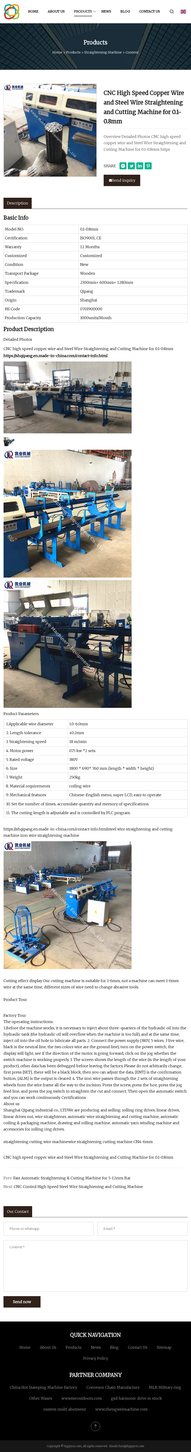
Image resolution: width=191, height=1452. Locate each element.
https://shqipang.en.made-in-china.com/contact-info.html (55, 355)
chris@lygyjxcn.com (130, 1446)
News (106, 11)
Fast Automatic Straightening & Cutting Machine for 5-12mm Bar (72, 1178)
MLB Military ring (165, 1387)
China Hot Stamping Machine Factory (43, 1387)
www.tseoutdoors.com (81, 1398)
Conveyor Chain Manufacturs (113, 1387)
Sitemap (164, 1347)
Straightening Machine (103, 52)
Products (83, 11)
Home (33, 11)
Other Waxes (40, 1398)
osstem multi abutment (64, 1409)
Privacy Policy (95, 1358)
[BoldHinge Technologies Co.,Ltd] (11, 11)
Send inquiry (123, 180)
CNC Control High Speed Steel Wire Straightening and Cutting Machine (78, 1186)
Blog (125, 11)
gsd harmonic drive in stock (136, 1398)
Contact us (149, 11)
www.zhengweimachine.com (121, 1409)
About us (56, 11)
